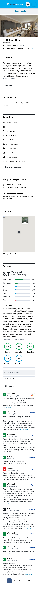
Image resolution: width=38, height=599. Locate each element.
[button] (3, 4)
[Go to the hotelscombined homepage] (15, 4)
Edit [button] (32, 48)
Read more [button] (7, 407)
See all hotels (20, 11)
